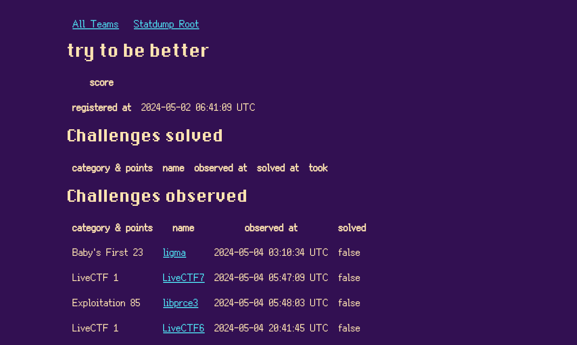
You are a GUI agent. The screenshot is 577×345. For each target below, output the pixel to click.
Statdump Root (166, 23)
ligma (174, 251)
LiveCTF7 (184, 276)
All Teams (96, 23)
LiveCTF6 (184, 327)
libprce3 (180, 302)
